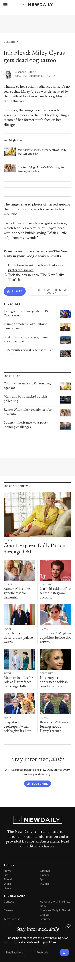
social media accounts (42, 87)
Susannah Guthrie (25, 71)
